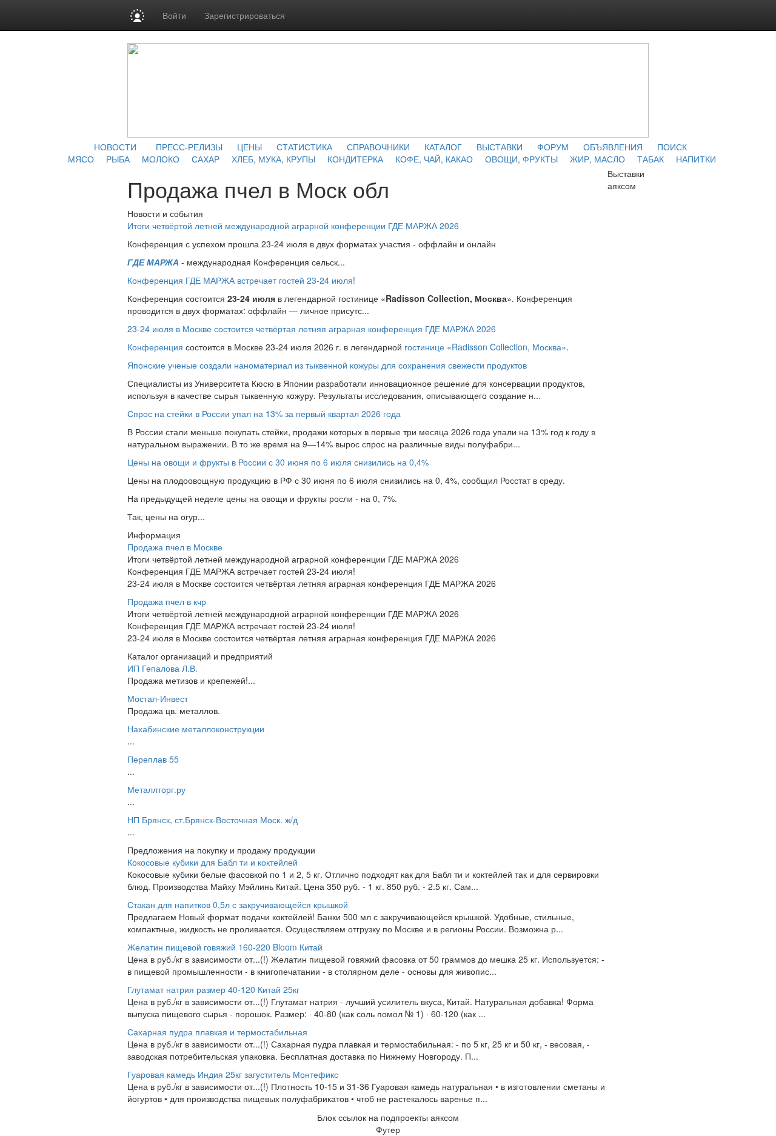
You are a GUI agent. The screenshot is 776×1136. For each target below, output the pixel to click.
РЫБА (118, 159)
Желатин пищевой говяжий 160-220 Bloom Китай (225, 947)
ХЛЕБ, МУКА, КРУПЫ (273, 159)
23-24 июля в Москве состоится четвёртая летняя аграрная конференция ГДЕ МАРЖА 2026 (311, 328)
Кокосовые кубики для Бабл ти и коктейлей (212, 862)
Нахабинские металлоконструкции (195, 729)
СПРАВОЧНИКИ (378, 147)
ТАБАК (650, 159)
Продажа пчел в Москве (174, 547)
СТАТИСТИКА (304, 147)
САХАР (205, 159)
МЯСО (81, 159)
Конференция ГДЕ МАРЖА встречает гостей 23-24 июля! (241, 280)
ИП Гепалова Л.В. (162, 668)
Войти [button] (174, 15)
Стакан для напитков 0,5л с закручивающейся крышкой (237, 904)
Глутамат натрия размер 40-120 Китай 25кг (213, 989)
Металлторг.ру (156, 789)
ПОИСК (672, 147)
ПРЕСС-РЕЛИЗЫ (189, 147)
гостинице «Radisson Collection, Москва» (485, 347)
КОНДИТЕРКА (355, 159)
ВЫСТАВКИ (500, 147)
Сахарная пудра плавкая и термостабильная (217, 1032)
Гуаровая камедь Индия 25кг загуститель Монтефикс (232, 1074)
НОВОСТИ (115, 147)
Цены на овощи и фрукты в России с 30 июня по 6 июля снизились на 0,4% (278, 462)
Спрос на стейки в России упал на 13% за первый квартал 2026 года (264, 413)
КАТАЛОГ (443, 147)
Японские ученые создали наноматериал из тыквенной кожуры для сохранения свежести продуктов (327, 365)
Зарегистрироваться (244, 15)
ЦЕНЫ (249, 147)
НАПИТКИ (696, 159)
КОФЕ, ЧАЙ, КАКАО (434, 159)
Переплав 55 (153, 759)
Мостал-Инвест (157, 698)
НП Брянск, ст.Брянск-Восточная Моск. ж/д (212, 820)
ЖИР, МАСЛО (597, 159)
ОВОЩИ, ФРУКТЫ (521, 159)
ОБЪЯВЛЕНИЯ (613, 147)
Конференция (155, 347)
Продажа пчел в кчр (166, 601)
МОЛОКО (160, 159)
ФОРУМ (553, 147)
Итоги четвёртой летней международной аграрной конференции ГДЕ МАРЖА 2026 (293, 225)
